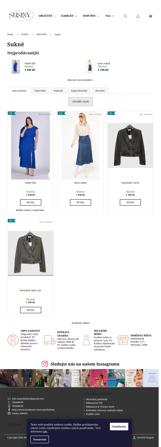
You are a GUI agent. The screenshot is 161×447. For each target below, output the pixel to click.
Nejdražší (58, 90)
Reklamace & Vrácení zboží (100, 406)
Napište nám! (93, 413)
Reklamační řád (94, 402)
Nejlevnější (40, 90)
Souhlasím (119, 426)
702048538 (17, 402)
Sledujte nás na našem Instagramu (85, 364)
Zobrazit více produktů (79, 79)
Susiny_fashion (20, 413)
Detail (31, 202)
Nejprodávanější (79, 90)
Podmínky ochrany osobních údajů (104, 410)
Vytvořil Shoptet (145, 437)
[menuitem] (47, 15)
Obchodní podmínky (97, 399)
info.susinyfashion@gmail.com (28, 398)
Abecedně (100, 90)
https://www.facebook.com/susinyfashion (33, 409)
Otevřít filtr (80, 101)
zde (45, 431)
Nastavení (39, 439)
